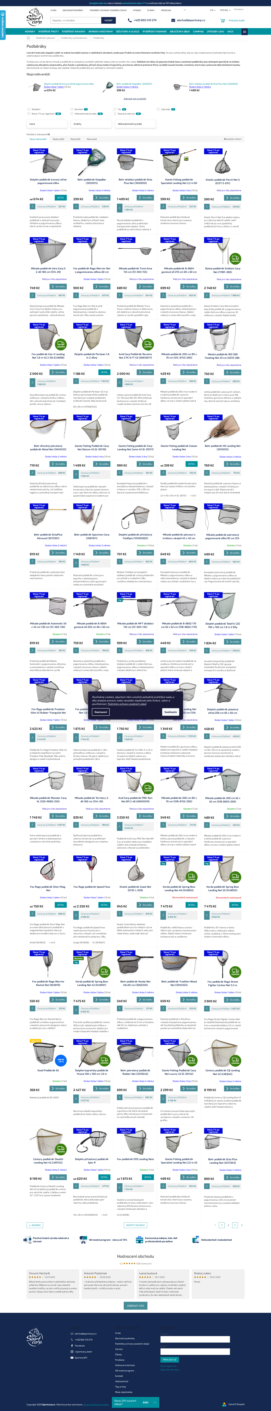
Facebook (80, 1345)
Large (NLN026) (81, 942)
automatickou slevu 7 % (134, 3)
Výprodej (167, 109)
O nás (53, 10)
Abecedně (92, 139)
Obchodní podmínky (73, 10)
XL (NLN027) (98, 942)
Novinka (80, 109)
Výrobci (137, 10)
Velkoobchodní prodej (88, 113)
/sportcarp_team (83, 1351)
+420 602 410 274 (84, 1339)
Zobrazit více (135, 1305)
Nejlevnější (58, 139)
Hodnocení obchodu (135, 1256)
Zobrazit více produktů (135, 98)
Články (151, 10)
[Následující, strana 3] (235, 1225)
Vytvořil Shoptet (236, 1404)
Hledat (108, 20)
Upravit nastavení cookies (96, 1404)
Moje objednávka (123, 1392)
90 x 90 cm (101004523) (85, 406)
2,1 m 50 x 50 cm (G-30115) (173, 495)
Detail (60, 197)
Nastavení (101, 711)
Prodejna (166, 10)
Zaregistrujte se (97, 3)
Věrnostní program (124, 1370)
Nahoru (36, 1225)
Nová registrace (168, 1366)
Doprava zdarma (128, 113)
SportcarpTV (81, 1357)
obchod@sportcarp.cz (86, 1333)
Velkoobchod (121, 1381)
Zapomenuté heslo (169, 1369)
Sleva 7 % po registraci (45, 113)
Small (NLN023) (38, 942)
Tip (121, 109)
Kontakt (119, 1376)
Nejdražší (75, 139)
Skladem (36, 109)
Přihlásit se (169, 1359)
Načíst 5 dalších (135, 1225)
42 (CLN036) (123, 1214)
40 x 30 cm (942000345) (85, 1214)
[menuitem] (30, 31)
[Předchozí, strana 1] (222, 1225)
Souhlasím (171, 711)
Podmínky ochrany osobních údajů (127, 703)
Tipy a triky (120, 1386)
